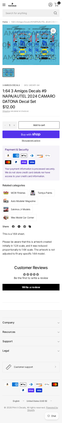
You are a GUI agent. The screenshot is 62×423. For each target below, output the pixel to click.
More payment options (31, 140)
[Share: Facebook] (13, 226)
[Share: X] (19, 226)
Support (7, 341)
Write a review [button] (31, 287)
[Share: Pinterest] (24, 226)
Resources (8, 331)
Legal (5, 350)
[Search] (55, 13)
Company (8, 322)
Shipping (6, 111)
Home (5, 22)
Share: (5, 226)
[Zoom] (53, 31)
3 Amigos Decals (11, 85)
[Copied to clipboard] (30, 226)
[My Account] (50, 5)
